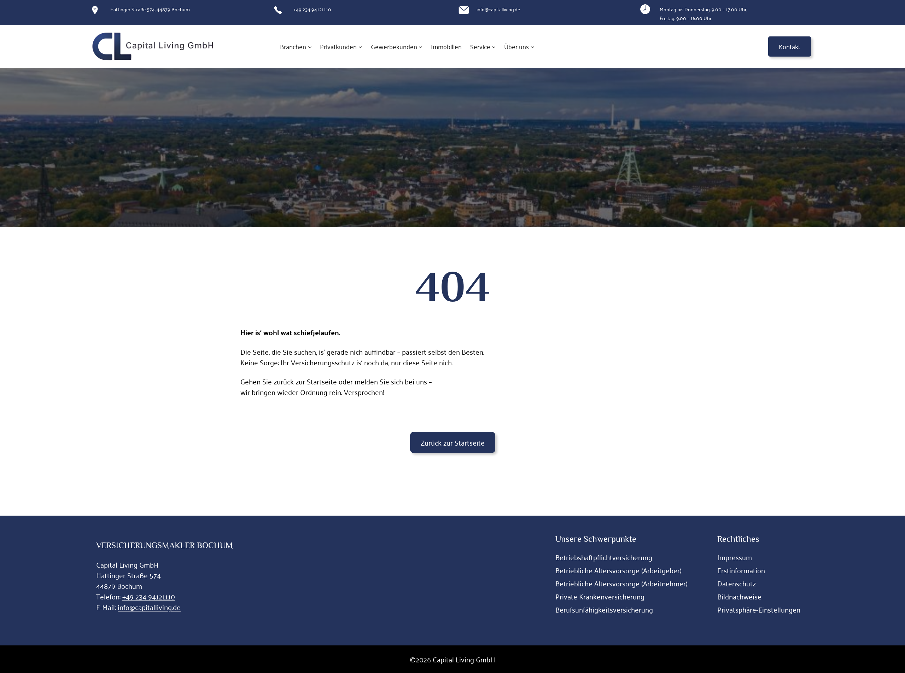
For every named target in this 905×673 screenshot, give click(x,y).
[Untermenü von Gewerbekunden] (420, 46)
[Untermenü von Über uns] (533, 46)
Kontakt (789, 46)
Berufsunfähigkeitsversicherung (604, 609)
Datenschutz (736, 583)
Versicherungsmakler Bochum (164, 545)
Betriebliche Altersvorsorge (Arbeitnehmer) (621, 583)
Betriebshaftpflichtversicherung (603, 557)
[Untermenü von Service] (494, 46)
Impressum (734, 557)
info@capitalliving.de (149, 607)
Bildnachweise (739, 596)
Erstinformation (741, 570)
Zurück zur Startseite (453, 442)
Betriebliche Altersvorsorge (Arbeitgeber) (618, 570)
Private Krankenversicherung (599, 596)
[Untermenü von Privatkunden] (360, 46)
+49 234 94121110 (148, 596)
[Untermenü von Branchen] (310, 46)
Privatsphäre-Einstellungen (758, 609)
